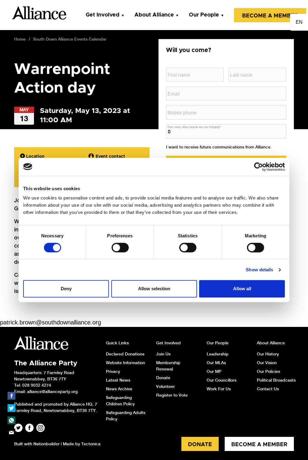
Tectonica (90, 443)
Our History (268, 354)
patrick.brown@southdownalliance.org (50, 322)
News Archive (119, 388)
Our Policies (268, 371)
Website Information (125, 362)
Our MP (214, 371)
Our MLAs (216, 362)
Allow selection (154, 288)
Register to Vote (172, 395)
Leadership (218, 354)
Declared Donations (125, 354)
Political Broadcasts (276, 380)
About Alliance (154, 15)
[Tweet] (11, 408)
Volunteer (165, 386)
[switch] (120, 247)
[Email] (11, 433)
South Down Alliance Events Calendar (69, 39)
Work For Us (219, 388)
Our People (204, 15)
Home (20, 39)
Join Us (163, 354)
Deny (66, 288)
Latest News (118, 380)
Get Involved (102, 15)
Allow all (242, 288)
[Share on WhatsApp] (11, 420)
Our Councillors (221, 380)
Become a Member (270, 16)
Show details (259, 269)
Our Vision (267, 362)
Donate (163, 377)
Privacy (113, 371)
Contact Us (268, 388)
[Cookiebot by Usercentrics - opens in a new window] (258, 166)
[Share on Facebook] (11, 396)
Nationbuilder (46, 443)
